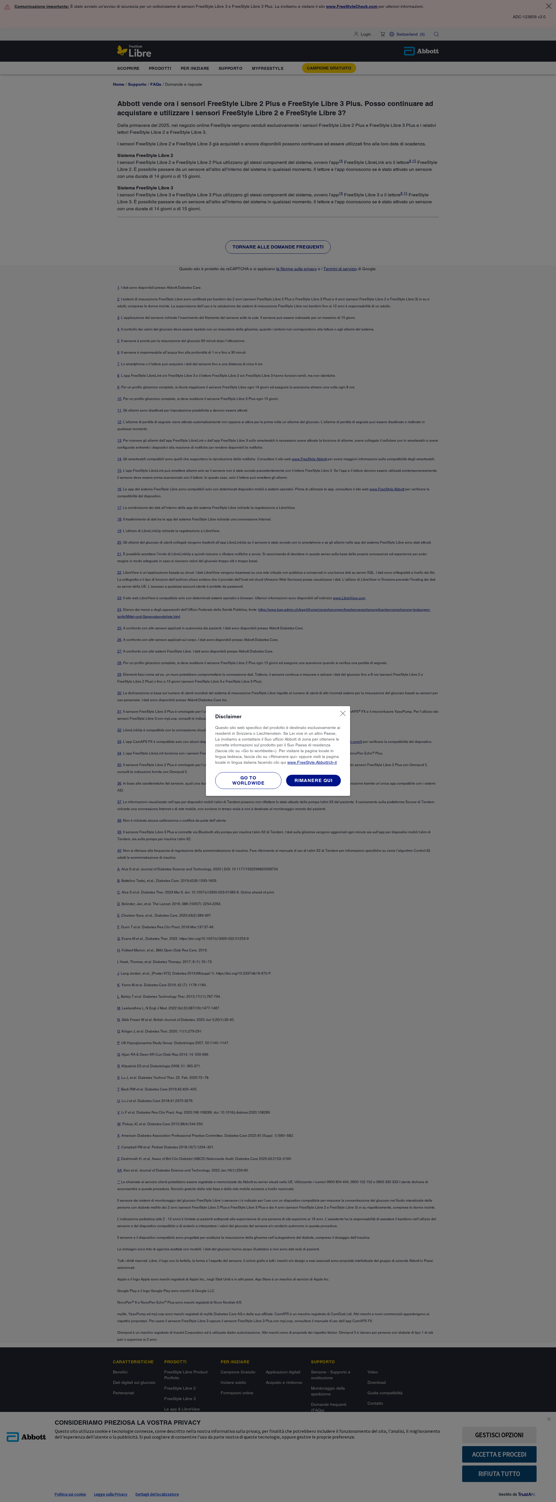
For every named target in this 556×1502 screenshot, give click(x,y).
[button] (313, 780)
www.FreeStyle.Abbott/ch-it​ (312, 762)
